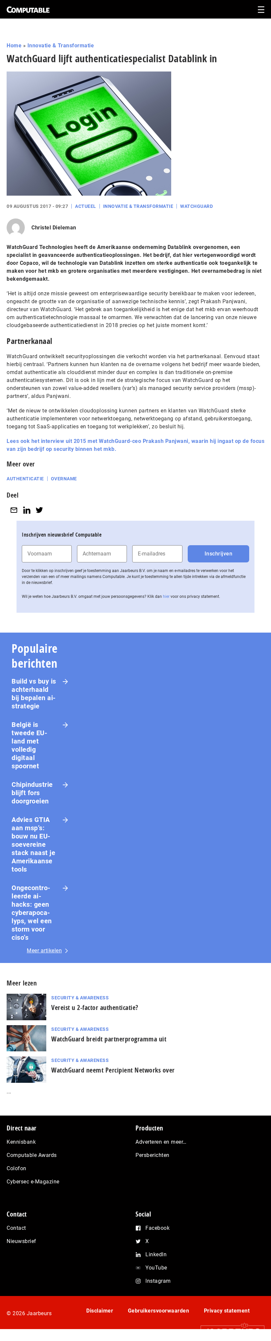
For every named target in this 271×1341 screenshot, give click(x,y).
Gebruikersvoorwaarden (158, 1311)
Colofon (16, 1168)
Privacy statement (227, 1311)
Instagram (158, 1281)
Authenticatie (25, 478)
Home (14, 45)
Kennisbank (21, 1142)
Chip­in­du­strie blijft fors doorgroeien (32, 793)
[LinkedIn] (27, 510)
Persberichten (153, 1155)
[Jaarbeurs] (229, 1331)
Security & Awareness (80, 997)
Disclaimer (99, 1311)
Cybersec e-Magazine (33, 1181)
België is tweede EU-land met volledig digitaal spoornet (29, 745)
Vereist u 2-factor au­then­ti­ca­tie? (94, 1007)
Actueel (85, 206)
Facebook (157, 1228)
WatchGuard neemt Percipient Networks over (113, 1070)
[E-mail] (14, 510)
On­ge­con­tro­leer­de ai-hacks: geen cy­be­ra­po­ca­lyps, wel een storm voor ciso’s (32, 912)
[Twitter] (39, 510)
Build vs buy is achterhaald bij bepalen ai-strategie (34, 693)
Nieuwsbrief (21, 1241)
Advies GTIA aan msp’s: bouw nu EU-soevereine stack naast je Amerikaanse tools (33, 844)
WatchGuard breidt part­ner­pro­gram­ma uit (108, 1038)
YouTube (156, 1268)
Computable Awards (32, 1155)
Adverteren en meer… (161, 1142)
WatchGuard (196, 206)
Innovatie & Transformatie (60, 45)
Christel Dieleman (53, 227)
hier (166, 596)
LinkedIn (156, 1254)
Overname (64, 478)
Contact (16, 1228)
